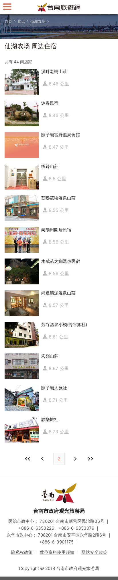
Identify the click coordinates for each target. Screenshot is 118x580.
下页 (43, 458)
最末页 (90, 458)
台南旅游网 (59, 7)
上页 (74, 458)
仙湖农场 (37, 21)
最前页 (28, 458)
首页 (8, 21)
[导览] (7, 6)
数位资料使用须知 (57, 552)
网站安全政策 (94, 552)
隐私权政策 (22, 552)
